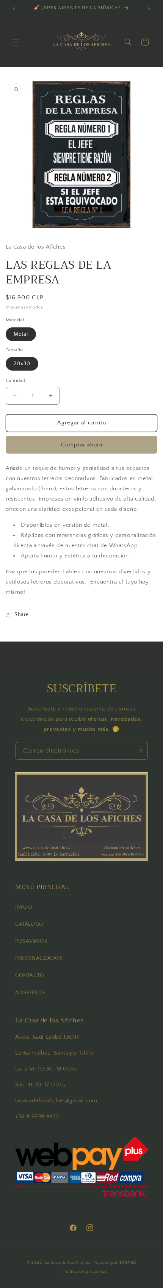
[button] (15, 42)
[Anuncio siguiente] (149, 8)
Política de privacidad (85, 1271)
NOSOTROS (30, 993)
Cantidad (15, 380)
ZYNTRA (127, 1262)
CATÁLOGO (29, 924)
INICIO (24, 907)
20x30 (22, 364)
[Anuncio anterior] (14, 8)
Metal (21, 334)
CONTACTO (29, 975)
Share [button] (21, 615)
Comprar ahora (81, 444)
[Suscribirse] (139, 751)
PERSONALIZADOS (39, 958)
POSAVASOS (31, 941)
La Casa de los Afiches (68, 1262)
